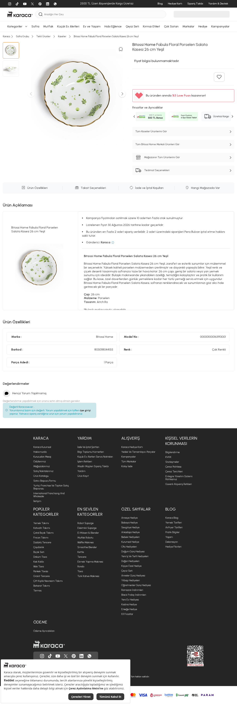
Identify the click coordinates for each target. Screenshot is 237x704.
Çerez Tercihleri (174, 471)
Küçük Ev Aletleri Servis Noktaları (95, 456)
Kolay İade (126, 466)
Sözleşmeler (172, 461)
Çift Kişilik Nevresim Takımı (48, 581)
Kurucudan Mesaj (42, 456)
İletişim (37, 501)
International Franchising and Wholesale (49, 495)
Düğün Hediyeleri (130, 561)
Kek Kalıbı (38, 561)
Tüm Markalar (128, 461)
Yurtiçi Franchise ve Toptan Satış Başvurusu (51, 487)
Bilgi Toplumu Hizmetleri (90, 451)
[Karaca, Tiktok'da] (50, 656)
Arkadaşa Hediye (130, 532)
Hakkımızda (39, 451)
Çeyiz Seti (127, 570)
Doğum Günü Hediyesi (133, 551)
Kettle (80, 552)
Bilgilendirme (172, 452)
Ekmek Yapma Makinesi (90, 561)
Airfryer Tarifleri (174, 527)
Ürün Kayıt (83, 476)
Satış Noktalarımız (43, 471)
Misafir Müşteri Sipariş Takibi (93, 466)
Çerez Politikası (173, 466)
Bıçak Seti (38, 552)
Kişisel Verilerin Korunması (181, 441)
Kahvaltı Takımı (41, 528)
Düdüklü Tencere (42, 542)
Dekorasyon (171, 541)
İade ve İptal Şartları (88, 447)
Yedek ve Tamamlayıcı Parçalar (138, 451)
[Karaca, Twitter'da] (66, 656)
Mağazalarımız (41, 466)
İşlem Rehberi (84, 461)
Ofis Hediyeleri (129, 546)
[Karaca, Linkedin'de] (81, 656)
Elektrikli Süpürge (86, 528)
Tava (80, 571)
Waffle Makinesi (85, 542)
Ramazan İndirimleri (132, 590)
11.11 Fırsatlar (127, 614)
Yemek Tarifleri (173, 522)
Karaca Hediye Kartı (132, 447)
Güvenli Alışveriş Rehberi (178, 484)
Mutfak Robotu (85, 537)
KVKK (168, 457)
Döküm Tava (40, 556)
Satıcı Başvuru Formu (44, 480)
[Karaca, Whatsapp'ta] (89, 656)
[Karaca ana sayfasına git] (49, 644)
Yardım (84, 438)
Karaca (41, 438)
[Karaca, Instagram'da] (42, 656)
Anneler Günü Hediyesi (133, 575)
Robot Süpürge (85, 523)
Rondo (80, 566)
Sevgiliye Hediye (130, 527)
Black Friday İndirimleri (133, 594)
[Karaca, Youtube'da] (58, 656)
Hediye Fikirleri (173, 546)
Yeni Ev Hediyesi (130, 599)
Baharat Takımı (41, 585)
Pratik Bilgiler (172, 532)
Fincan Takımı (40, 537)
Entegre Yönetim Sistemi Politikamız (178, 478)
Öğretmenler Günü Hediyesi (136, 585)
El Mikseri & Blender (88, 532)
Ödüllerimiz (39, 461)
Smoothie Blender (87, 547)
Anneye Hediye (129, 517)
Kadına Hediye (129, 604)
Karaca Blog (171, 517)
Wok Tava (38, 566)
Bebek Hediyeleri (130, 537)
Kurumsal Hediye (130, 541)
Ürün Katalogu (41, 476)
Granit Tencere (41, 576)
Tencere (81, 556)
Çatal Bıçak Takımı (43, 532)
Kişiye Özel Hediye (131, 566)
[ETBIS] (188, 655)
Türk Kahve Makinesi (88, 576)
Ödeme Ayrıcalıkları (44, 631)
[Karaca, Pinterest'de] (74, 656)
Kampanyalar (128, 456)
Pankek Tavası (40, 571)
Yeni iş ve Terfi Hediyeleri (134, 556)
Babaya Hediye (129, 522)
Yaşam (169, 537)
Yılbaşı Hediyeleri (130, 580)
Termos (37, 590)
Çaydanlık (38, 547)
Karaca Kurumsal (42, 447)
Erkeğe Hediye (129, 609)
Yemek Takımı (41, 523)
